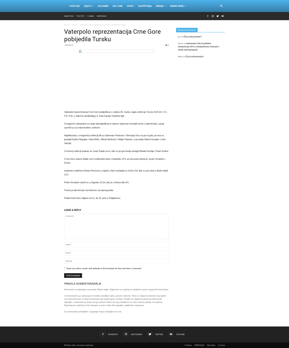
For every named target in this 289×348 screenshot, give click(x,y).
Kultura (118, 6)
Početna (75, 6)
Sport (130, 6)
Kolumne (103, 6)
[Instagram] (212, 16)
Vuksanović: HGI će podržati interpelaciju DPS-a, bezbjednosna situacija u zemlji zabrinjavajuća (198, 46)
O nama (90, 16)
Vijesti (87, 6)
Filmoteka (211, 345)
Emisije (159, 6)
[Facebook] (207, 16)
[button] (221, 6)
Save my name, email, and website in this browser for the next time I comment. (104, 268)
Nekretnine (177, 6)
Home (66, 24)
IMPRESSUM (101, 16)
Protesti (80, 16)
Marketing (69, 16)
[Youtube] (222, 16)
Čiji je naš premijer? (192, 36)
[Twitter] (217, 16)
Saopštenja (145, 6)
